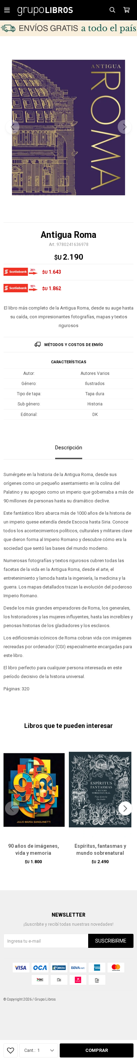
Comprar (96, 1050)
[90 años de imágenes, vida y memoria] (33, 790)
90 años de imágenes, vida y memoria (33, 849)
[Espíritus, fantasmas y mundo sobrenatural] (100, 790)
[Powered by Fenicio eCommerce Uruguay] (122, 999)
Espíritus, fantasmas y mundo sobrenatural (100, 849)
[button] (125, 127)
